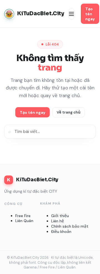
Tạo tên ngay (90, 13)
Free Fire (23, 215)
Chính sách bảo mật (69, 226)
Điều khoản (61, 231)
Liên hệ (57, 220)
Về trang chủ (69, 112)
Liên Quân (24, 220)
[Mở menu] (71, 14)
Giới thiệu (60, 215)
